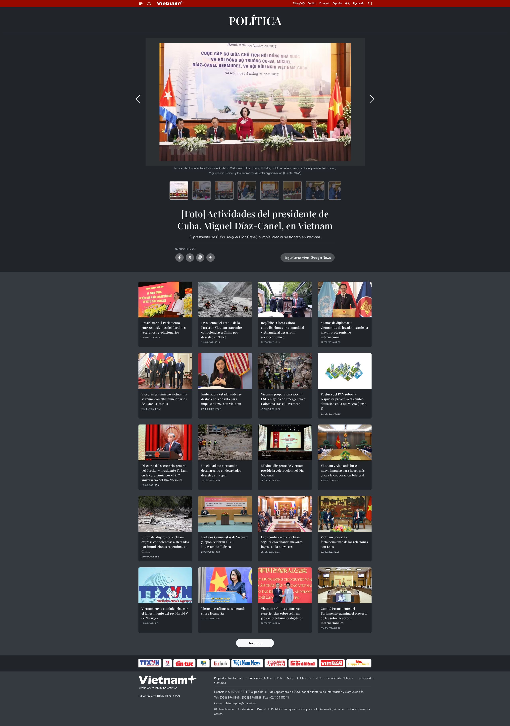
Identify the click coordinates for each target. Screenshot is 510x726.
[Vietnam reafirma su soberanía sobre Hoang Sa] (225, 585)
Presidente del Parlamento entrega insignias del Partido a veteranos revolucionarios (163, 327)
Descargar (255, 643)
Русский (358, 3)
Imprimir (200, 257)
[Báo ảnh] (332, 663)
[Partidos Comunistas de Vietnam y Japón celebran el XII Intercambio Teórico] (225, 514)
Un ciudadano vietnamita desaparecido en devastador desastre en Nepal (221, 470)
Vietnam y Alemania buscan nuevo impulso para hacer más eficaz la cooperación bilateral (343, 470)
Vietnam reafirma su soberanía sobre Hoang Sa (223, 610)
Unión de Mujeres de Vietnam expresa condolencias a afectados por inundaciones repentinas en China (165, 544)
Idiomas (305, 678)
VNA (319, 678)
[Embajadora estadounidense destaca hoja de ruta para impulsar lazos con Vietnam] (225, 371)
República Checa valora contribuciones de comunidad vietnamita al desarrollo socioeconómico (282, 330)
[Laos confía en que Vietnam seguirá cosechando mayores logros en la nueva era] (285, 514)
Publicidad (364, 678)
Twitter (190, 257)
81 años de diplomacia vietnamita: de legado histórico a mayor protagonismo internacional (344, 330)
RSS (279, 678)
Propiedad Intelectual (227, 678)
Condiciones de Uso (259, 678)
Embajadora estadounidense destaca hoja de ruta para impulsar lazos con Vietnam (221, 399)
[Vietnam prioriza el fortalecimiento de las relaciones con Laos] (345, 514)
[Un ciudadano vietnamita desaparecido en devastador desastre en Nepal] (225, 442)
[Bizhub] (220, 663)
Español (337, 3)
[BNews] (203, 663)
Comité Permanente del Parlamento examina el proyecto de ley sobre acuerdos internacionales (344, 615)
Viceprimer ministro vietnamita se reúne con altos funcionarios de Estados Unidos (164, 399)
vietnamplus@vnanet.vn (240, 703)
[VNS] (247, 663)
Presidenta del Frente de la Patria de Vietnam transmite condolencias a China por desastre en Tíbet (221, 330)
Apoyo (291, 678)
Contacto (220, 683)
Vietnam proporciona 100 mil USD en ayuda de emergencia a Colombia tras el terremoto (283, 399)
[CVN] (275, 663)
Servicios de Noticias (340, 678)
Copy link (210, 257)
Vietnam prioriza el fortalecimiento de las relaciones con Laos (344, 542)
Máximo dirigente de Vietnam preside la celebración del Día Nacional (282, 470)
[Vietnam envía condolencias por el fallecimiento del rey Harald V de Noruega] (165, 585)
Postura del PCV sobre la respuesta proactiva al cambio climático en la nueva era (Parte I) (343, 401)
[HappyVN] (359, 663)
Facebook (179, 257)
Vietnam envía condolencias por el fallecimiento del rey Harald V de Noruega (164, 613)
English (312, 3)
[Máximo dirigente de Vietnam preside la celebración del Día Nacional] (285, 442)
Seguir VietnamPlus (296, 258)
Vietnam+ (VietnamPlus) (170, 3)
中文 (347, 3)
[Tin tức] (184, 663)
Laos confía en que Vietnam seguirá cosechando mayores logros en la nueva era (281, 542)
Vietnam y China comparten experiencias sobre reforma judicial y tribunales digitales (282, 613)
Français (324, 3)
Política (255, 20)
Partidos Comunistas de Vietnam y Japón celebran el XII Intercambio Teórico (224, 542)
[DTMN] (302, 663)
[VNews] (167, 663)
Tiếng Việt (299, 3)
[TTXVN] (150, 663)
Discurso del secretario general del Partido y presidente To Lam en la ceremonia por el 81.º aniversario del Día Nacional (164, 473)
